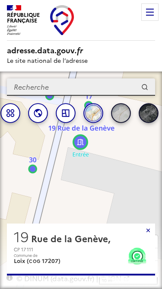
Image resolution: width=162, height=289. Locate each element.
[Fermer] (148, 230)
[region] (81, 180)
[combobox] (81, 87)
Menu (150, 12)
